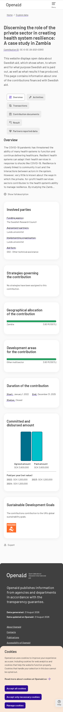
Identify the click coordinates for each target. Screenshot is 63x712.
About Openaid (14, 626)
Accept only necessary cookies (23, 696)
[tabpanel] (31, 342)
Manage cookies (15, 705)
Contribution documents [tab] (26, 114)
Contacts (11, 632)
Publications (13, 637)
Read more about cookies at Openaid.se (26, 678)
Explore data (22, 14)
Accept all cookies (16, 688)
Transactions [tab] (20, 105)
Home (10, 14)
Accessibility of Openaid (18, 642)
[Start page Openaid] (13, 4)
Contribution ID (11, 49)
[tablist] (31, 114)
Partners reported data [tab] (25, 131)
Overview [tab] (18, 97)
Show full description (18, 194)
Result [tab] (16, 122)
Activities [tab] (38, 97)
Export (11, 544)
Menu (54, 7)
